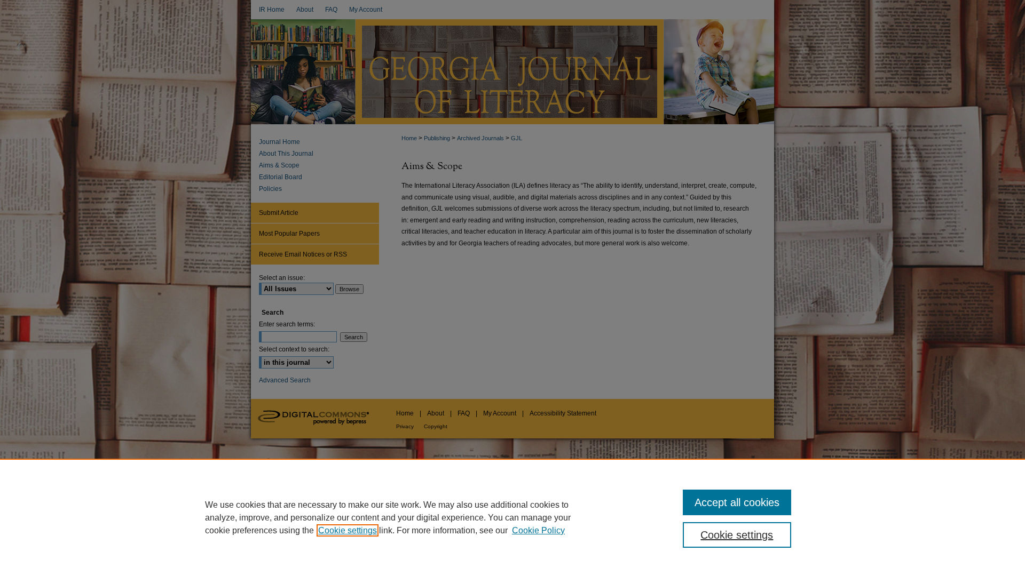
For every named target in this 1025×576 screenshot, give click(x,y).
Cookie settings (347, 530)
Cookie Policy (538, 530)
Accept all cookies (737, 502)
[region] (512, 517)
